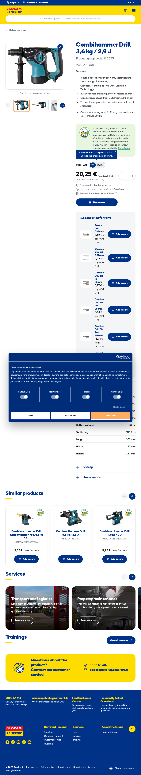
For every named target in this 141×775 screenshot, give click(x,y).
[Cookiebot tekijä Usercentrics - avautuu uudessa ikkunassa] (118, 357)
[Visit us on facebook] (7, 742)
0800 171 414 (98, 665)
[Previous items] (8, 105)
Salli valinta (70, 415)
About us (48, 732)
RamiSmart (119, 189)
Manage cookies (13, 771)
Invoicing (48, 744)
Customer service (52, 740)
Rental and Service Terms (101, 193)
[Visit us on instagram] (13, 742)
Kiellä (30, 415)
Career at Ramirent (53, 736)
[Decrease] (121, 176)
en (129, 3)
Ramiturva (98, 185)
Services (78, 727)
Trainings (77, 740)
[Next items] (62, 105)
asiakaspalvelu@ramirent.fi (109, 670)
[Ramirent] (14, 10)
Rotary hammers (17, 30)
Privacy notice (48, 767)
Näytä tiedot (119, 407)
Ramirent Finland (55, 727)
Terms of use (32, 767)
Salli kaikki (111, 415)
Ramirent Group (109, 732)
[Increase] (132, 176)
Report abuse (64, 767)
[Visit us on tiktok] (24, 742)
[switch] (55, 397)
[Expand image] (60, 47)
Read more (37, 608)
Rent (75, 732)
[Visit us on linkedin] (18, 742)
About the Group (112, 727)
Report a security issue (84, 767)
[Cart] (125, 10)
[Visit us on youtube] (29, 742)
